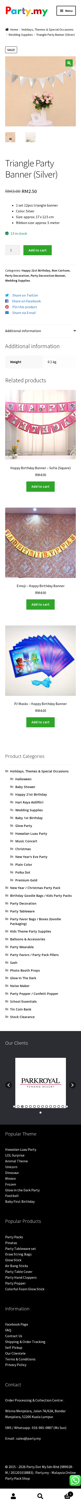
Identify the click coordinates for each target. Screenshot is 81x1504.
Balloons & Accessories (27, 939)
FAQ (8, 1330)
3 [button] (22, 1106)
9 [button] (46, 1106)
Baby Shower (25, 787)
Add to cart (38, 250)
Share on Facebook (26, 301)
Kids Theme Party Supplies (30, 931)
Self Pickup (13, 1347)
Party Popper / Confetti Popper (34, 994)
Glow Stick (13, 1260)
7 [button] (38, 1106)
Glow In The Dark (23, 978)
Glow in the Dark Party (22, 1190)
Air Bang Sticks (16, 1265)
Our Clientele (15, 1353)
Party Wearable (22, 947)
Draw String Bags (18, 1254)
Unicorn (11, 1167)
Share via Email (24, 312)
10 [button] (50, 1106)
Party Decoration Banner (48, 276)
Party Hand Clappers (21, 1277)
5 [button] (30, 1106)
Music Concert (26, 841)
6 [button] (34, 1106)
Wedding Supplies (21, 35)
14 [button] (66, 1106)
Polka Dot (22, 872)
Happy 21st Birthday (36, 270)
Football (12, 1195)
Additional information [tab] (23, 330)
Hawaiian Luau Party (31, 833)
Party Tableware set (20, 1248)
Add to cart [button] (41, 486)
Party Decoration (17, 276)
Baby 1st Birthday (29, 818)
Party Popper (15, 1283)
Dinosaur (12, 1172)
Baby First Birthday (20, 1201)
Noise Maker (19, 986)
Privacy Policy (15, 1364)
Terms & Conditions (20, 1359)
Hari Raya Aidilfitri (29, 802)
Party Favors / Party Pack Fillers (34, 955)
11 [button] (54, 1106)
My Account (13, 1496)
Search (40, 1496)
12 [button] (58, 1106)
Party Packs (14, 1237)
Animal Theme (16, 1161)
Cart (62, 1492)
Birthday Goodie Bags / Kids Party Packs (41, 895)
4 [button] (26, 1106)
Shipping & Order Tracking (25, 1341)
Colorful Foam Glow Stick (24, 1289)
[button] (69, 63)
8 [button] (42, 1106)
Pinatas (11, 1242)
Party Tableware (22, 911)
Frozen (10, 1184)
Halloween (23, 779)
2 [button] (18, 1106)
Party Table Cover (18, 1271)
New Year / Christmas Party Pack (35, 888)
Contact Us (13, 1336)
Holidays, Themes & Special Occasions (48, 29)
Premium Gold (26, 880)
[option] (40, 1083)
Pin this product (24, 307)
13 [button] (62, 1106)
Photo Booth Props (25, 970)
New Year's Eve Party (31, 857)
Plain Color (23, 864)
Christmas (23, 849)
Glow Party (23, 826)
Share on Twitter (25, 295)
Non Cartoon (61, 270)
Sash (13, 962)
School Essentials (23, 1001)
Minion (10, 1178)
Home (14, 29)
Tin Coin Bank (20, 1009)
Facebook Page (16, 1324)
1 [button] (14, 1106)
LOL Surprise (15, 1155)
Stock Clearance (22, 1017)
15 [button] (40, 1112)
